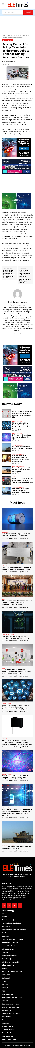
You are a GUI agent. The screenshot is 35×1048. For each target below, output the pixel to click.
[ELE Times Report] (17, 294)
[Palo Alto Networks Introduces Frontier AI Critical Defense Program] (17, 622)
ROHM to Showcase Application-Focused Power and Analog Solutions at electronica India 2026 (16, 671)
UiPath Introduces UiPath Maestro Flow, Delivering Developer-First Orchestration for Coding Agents (15, 707)
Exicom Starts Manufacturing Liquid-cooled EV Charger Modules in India (16, 568)
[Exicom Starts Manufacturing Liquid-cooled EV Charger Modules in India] (17, 553)
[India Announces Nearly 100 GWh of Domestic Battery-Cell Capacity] (17, 519)
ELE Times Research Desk (9, 538)
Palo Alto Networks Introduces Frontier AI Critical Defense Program (16, 637)
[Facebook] (14, 333)
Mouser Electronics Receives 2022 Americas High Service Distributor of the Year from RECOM (9, 274)
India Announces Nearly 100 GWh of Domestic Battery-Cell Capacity (16, 535)
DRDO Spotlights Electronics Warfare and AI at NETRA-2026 (16, 847)
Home (3, 35)
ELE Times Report (8, 61)
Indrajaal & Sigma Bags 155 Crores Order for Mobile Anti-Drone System (21, 469)
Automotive (5, 532)
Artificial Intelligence (17, 421)
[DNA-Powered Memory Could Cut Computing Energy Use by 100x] (6, 437)
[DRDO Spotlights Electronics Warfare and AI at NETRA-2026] (6, 447)
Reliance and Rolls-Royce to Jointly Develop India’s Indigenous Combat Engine (21, 490)
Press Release (9, 40)
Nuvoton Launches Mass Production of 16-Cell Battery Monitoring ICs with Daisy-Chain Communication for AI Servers (17, 812)
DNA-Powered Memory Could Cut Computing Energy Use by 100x (21, 437)
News (8, 35)
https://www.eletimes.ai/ (17, 305)
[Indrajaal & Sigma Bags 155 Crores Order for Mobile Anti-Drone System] (6, 470)
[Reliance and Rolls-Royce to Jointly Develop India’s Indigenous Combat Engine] (6, 491)
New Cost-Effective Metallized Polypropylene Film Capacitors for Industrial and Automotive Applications (17, 742)
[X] (21, 333)
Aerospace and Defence (18, 445)
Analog (14, 409)
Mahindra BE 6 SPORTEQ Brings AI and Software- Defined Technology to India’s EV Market (22, 480)
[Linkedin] (17, 333)
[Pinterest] (14, 905)
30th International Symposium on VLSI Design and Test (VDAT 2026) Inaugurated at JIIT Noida (17, 602)
